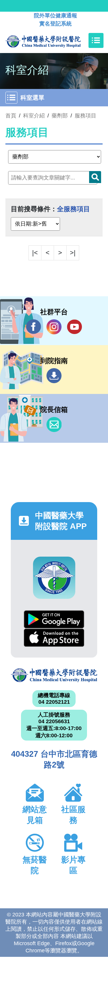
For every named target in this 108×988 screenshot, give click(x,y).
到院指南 (54, 375)
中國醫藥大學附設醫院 (54, 675)
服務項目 (85, 116)
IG (54, 326)
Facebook (33, 326)
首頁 (10, 116)
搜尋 (95, 177)
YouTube (74, 326)
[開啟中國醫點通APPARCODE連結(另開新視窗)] (54, 578)
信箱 (54, 424)
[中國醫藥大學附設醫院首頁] (52, 40)
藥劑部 (60, 116)
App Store (54, 638)
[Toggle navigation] (96, 40)
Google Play (54, 619)
